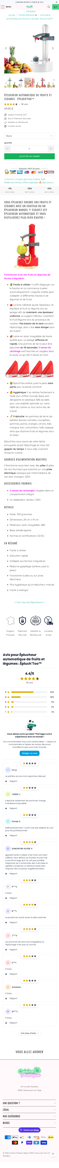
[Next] (52, 48)
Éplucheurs (48, 182)
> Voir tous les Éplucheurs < (30, 602)
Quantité (8, 143)
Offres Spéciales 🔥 (32, 182)
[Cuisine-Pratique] (29, 7)
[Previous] (6, 48)
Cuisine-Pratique (16, 1153)
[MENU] (1, 7)
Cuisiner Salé (39, 179)
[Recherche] (48, 7)
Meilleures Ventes (13, 182)
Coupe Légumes (24, 179)
